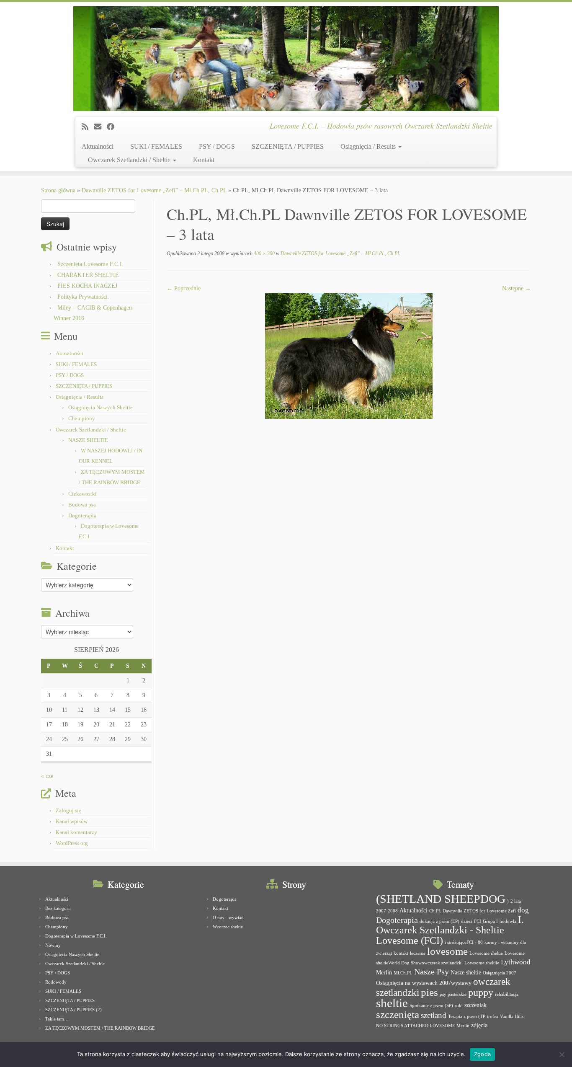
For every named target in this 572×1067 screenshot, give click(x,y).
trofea (492, 1016)
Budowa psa (82, 504)
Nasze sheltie (466, 972)
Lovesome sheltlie (481, 963)
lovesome (447, 951)
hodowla (508, 921)
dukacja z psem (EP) (439, 921)
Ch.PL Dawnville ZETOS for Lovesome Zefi (472, 911)
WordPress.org (72, 843)
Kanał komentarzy (76, 832)
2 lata (515, 901)
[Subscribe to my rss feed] (88, 127)
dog (523, 910)
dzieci (466, 921)
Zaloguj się (68, 810)
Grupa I (490, 921)
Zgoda (482, 1054)
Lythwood (516, 962)
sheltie (392, 1003)
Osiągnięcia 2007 (499, 973)
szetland (433, 1015)
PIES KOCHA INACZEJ (87, 286)
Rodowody (56, 981)
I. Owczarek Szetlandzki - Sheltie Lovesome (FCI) (450, 930)
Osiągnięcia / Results (368, 146)
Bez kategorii (58, 908)
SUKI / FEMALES (156, 146)
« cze (47, 776)
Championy (81, 418)
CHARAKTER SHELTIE (88, 275)
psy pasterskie (453, 994)
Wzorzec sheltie (228, 926)
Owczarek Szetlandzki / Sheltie (130, 159)
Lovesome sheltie (486, 953)
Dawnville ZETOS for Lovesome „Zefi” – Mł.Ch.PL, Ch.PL (154, 190)
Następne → (516, 288)
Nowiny (53, 945)
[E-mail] (100, 127)
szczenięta (397, 1014)
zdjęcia (479, 1025)
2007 (381, 911)
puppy (480, 992)
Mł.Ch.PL (403, 973)
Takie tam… (57, 1018)
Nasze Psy (431, 971)
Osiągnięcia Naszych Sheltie (100, 407)
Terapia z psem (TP (466, 1016)
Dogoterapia (82, 515)
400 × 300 (264, 253)
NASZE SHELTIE (88, 440)
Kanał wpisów (72, 821)
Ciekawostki (82, 494)
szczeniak (475, 1005)
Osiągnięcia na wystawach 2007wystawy (424, 982)
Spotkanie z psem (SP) (431, 1005)
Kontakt (203, 159)
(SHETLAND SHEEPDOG (440, 898)
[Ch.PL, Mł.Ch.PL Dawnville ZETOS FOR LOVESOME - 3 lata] (349, 355)
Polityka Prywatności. (83, 297)
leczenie (417, 953)
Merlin (384, 972)
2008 (393, 911)
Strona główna (58, 190)
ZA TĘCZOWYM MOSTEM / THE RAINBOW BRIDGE (100, 1028)
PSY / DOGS (217, 146)
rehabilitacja (506, 994)
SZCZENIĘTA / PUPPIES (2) (73, 1009)
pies (429, 992)
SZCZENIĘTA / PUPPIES (288, 146)
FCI (477, 921)
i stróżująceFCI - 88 (464, 942)
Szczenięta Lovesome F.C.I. (90, 264)
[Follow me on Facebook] (113, 127)
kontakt (401, 953)
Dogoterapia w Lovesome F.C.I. (76, 935)
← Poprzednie (184, 288)
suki (459, 1005)
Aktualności (97, 146)
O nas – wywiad (228, 917)
